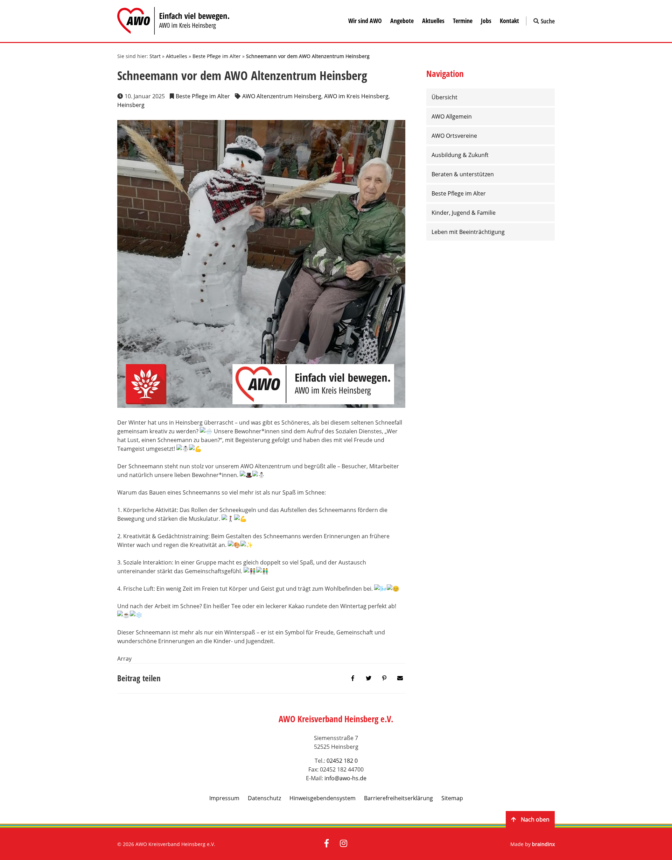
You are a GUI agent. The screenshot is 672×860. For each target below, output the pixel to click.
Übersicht (444, 97)
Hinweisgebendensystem (322, 798)
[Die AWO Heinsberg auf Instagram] (343, 844)
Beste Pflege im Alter (216, 56)
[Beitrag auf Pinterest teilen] (384, 678)
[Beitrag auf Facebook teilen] (353, 678)
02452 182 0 (342, 761)
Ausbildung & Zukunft (460, 155)
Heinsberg (131, 105)
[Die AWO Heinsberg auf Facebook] (326, 844)
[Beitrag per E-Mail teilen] (400, 678)
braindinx (543, 844)
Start (155, 56)
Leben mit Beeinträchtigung (468, 232)
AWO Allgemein (452, 116)
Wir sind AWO (365, 20)
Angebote (402, 20)
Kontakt (509, 20)
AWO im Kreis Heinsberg (356, 96)
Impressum (224, 798)
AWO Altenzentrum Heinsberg (281, 96)
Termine (462, 20)
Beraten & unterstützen (463, 174)
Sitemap (452, 798)
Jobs (486, 20)
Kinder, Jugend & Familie (464, 212)
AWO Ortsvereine (454, 136)
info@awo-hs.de (345, 778)
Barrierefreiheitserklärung (398, 798)
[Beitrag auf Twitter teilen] (368, 678)
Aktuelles (433, 20)
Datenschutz (264, 798)
